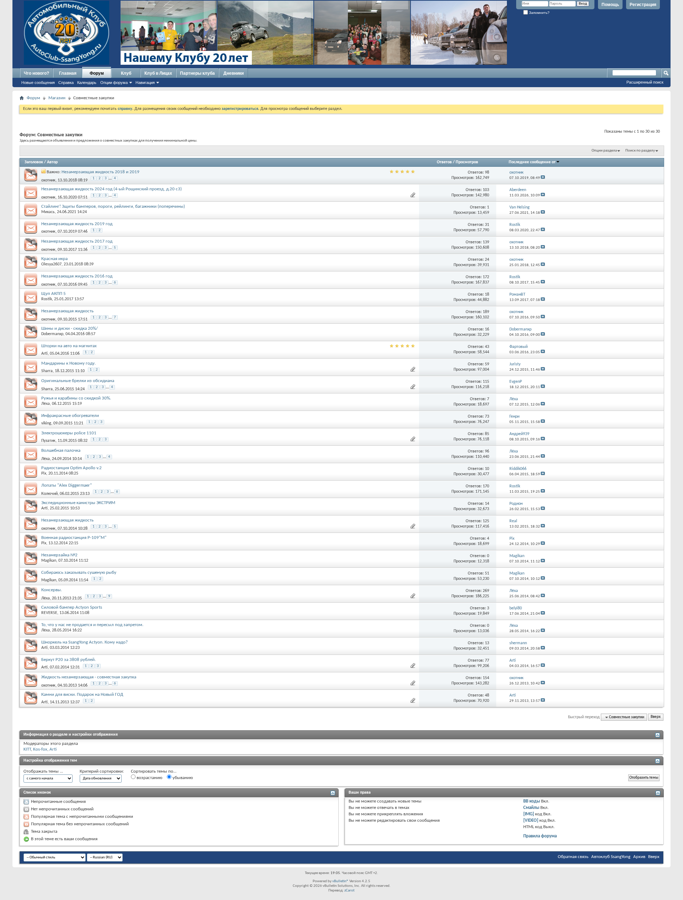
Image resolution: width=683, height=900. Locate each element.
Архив (639, 856)
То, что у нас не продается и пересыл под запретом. (92, 625)
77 (487, 660)
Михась (48, 212)
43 (487, 347)
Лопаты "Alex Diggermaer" (66, 485)
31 (487, 225)
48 (487, 695)
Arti (44, 353)
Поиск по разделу (640, 151)
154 (486, 678)
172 (486, 277)
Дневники (233, 73)
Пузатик (48, 441)
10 (487, 469)
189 (486, 312)
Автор (52, 162)
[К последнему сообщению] (543, 178)
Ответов (444, 162)
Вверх (656, 717)
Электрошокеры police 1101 (68, 433)
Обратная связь (573, 856)
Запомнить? (539, 13)
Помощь (610, 4)
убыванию (182, 777)
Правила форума (540, 836)
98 (487, 172)
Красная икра (54, 258)
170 (486, 486)
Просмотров (467, 162)
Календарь (86, 82)
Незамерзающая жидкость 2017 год (76, 241)
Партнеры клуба (197, 73)
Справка (66, 82)
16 (487, 329)
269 (486, 591)
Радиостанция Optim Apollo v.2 (71, 468)
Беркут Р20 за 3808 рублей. (68, 659)
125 (486, 521)
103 (486, 190)
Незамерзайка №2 (59, 555)
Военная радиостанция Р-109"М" (73, 537)
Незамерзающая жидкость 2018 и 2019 (100, 172)
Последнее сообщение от (532, 162)
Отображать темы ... (43, 771)
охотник (48, 180)
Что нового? (36, 73)
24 (487, 260)
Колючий (49, 493)
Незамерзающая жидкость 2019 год (76, 224)
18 (487, 294)
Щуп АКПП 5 (53, 293)
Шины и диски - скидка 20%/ (69, 328)
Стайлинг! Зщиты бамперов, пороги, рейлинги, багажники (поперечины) (113, 206)
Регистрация (643, 4)
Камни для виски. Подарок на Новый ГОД (82, 694)
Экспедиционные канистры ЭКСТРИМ (78, 503)
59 (487, 364)
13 (487, 643)
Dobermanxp (52, 334)
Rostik (46, 299)
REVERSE (49, 613)
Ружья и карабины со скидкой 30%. (76, 398)
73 (487, 416)
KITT (27, 749)
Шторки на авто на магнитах (69, 346)
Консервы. (51, 590)
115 (486, 382)
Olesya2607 (51, 264)
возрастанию (149, 777)
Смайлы (531, 807)
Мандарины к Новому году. (68, 363)
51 (487, 573)
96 (487, 451)
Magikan (48, 560)
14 (487, 504)
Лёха (45, 404)
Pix (43, 473)
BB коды (531, 801)
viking (46, 423)
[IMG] (528, 814)
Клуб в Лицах (158, 73)
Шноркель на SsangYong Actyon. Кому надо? (84, 642)
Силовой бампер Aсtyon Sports (71, 607)
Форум (97, 73)
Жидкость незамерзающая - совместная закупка (88, 677)
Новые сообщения (38, 82)
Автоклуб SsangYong (610, 856)
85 (487, 434)
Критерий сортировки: (102, 771)
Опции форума (114, 82)
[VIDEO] (530, 820)
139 (486, 242)
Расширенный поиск (644, 82)
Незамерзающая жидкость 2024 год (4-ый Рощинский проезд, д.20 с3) (111, 189)
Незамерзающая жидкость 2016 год (76, 276)
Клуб (126, 73)
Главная (67, 73)
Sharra (47, 371)
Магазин (56, 98)
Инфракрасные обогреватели (70, 415)
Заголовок (34, 162)
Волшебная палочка (60, 450)
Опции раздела (604, 151)
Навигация (145, 82)
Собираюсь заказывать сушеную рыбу (78, 572)
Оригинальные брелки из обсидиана (77, 380)
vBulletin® (340, 881)
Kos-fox (40, 749)
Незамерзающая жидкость (67, 311)
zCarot (349, 891)
